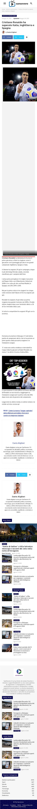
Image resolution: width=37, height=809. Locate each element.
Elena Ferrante (6, 553)
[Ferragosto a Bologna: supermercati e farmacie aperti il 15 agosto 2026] (7, 569)
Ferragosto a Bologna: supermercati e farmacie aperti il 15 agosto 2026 (24, 568)
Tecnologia (5, 582)
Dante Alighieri (12, 32)
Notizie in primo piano (11, 9)
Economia (5, 572)
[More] (27, 37)
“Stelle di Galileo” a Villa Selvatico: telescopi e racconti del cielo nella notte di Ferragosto (17, 548)
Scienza (4, 544)
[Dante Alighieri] (4, 32)
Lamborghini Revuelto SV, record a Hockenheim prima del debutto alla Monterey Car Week (24, 558)
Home (3, 9)
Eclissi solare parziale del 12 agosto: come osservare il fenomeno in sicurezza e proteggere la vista (23, 649)
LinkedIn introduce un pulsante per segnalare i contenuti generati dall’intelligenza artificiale (24, 579)
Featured (5, 561)
